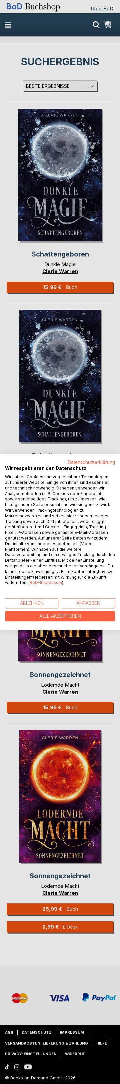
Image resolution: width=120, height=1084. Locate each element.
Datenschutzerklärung (91, 462)
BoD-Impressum (46, 582)
